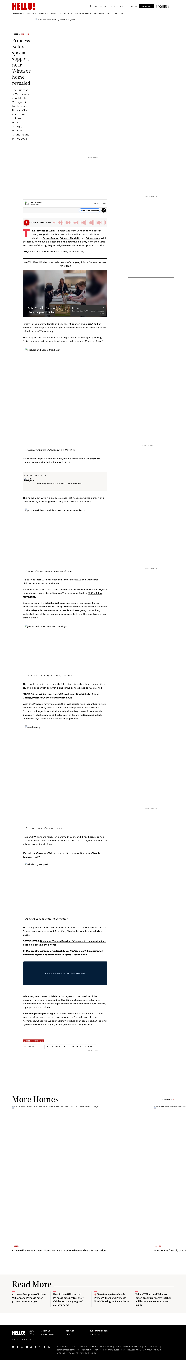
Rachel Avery (36, 202)
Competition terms (91, 1350)
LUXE (109, 13)
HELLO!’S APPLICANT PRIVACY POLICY (144, 1350)
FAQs (68, 1334)
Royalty (30, 13)
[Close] (103, 307)
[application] (65, 293)
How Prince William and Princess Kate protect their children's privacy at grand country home (68, 1299)
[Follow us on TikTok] (27, 1347)
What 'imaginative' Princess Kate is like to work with (58, 483)
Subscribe (146, 6)
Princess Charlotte (70, 238)
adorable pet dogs (55, 603)
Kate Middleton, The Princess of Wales (70, 1047)
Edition (116, 6)
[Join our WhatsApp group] (49, 1347)
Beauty (67, 13)
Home (15, 34)
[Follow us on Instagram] (13, 1347)
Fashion (42, 13)
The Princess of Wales (44, 230)
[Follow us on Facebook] (18, 1347)
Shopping (98, 13)
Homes (25, 34)
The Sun (65, 1000)
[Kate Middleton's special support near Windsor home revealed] (163, 6)
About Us (45, 1331)
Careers (61, 1353)
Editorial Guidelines (114, 1350)
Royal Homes (32, 1047)
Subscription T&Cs (98, 1331)
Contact (70, 1331)
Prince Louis (93, 238)
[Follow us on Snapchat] (36, 1347)
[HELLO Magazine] (23, 6)
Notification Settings (68, 1350)
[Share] (103, 210)
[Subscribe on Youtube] (31, 1347)
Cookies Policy (79, 1347)
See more (167, 1100)
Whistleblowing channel (128, 1347)
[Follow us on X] (22, 1347)
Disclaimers (63, 1347)
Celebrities (17, 13)
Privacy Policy (151, 1347)
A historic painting (33, 1013)
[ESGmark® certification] (30, 1332)
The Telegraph (34, 610)
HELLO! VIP (119, 13)
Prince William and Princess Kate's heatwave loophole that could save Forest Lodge (59, 1250)
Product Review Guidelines (82, 1353)
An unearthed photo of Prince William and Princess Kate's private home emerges (29, 1297)
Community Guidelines (101, 1347)
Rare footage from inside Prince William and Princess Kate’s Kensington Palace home (111, 1297)
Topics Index (96, 1334)
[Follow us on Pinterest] (40, 1347)
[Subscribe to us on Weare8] (45, 1347)
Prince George (51, 238)
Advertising (47, 1334)
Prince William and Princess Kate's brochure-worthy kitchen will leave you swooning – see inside (153, 1299)
